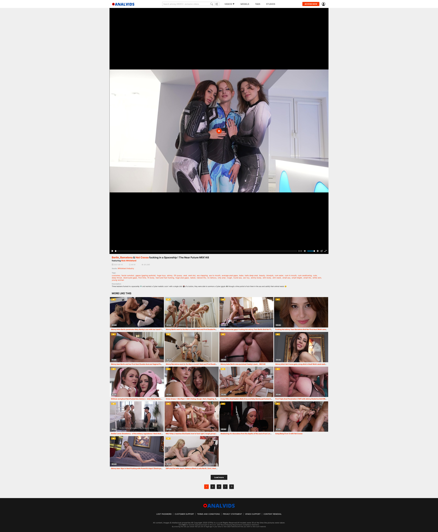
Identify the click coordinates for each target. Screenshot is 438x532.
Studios (270, 4)
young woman (118, 280)
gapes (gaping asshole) (146, 275)
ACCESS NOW (311, 4)
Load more (219, 477)
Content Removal (273, 514)
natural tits (201, 278)
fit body (150, 278)
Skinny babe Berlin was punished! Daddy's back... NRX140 (243, 364)
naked (192, 278)
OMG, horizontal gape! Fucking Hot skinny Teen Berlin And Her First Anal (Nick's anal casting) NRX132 (260, 329)
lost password (164, 514)
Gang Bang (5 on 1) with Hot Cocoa (288, 434)
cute (315, 275)
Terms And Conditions (208, 514)
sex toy (246, 278)
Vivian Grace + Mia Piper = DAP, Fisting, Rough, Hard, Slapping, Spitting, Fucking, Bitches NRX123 (203, 399)
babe (241, 275)
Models (245, 4)
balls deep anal (251, 275)
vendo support (253, 514)
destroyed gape (130, 278)
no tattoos (211, 278)
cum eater (279, 275)
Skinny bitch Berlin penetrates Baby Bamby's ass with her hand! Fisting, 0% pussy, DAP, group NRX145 (150, 329)
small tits (307, 278)
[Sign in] (324, 4)
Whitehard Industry (126, 268)
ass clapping (202, 275)
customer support (184, 514)
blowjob (269, 275)
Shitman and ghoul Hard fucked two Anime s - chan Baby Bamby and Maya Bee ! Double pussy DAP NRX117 (152, 399)
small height (297, 278)
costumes (116, 275)
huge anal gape (182, 278)
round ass (237, 278)
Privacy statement (232, 514)
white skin (317, 278)
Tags (257, 4)
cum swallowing (305, 275)
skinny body (256, 278)
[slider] (206, 251)
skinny (169, 275)
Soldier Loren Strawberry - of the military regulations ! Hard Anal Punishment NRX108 (144, 434)
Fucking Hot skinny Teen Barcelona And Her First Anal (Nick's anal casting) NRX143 (307, 329)
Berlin (115, 257)
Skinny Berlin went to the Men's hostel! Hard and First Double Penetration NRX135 (197, 329)
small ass (286, 278)
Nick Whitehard (128, 261)
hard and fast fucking (165, 278)
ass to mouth (214, 275)
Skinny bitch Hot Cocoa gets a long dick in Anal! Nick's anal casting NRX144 (304, 364)
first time (142, 278)
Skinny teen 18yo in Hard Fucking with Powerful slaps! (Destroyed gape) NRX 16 (142, 468)
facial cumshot (127, 275)
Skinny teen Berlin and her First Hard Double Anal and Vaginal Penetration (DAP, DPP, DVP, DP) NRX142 (150, 364)
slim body (267, 278)
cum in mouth (291, 275)
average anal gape (230, 275)
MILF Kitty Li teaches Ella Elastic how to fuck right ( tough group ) (191, 434)
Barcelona (126, 257)
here (184, 525)
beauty (262, 275)
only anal (222, 278)
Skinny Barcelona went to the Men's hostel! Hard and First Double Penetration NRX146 (199, 364)
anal (185, 275)
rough (229, 278)
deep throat (117, 278)
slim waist (276, 278)
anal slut (192, 275)
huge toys (161, 275)
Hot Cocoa (142, 257)
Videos (228, 4)
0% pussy (178, 275)
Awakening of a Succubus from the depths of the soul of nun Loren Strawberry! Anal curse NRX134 (258, 434)
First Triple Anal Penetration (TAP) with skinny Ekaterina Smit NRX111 (302, 399)
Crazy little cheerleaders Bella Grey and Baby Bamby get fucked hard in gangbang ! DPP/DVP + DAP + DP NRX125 (263, 399)
